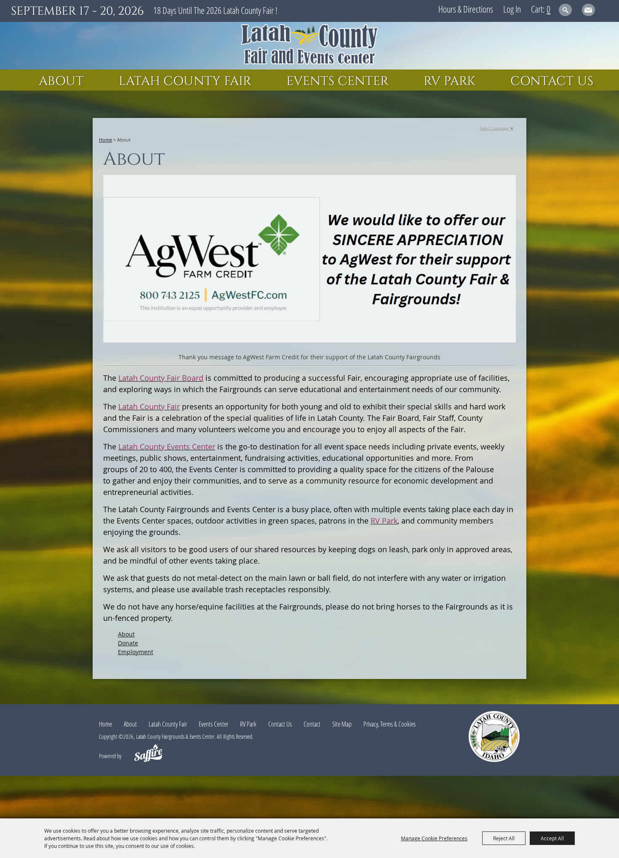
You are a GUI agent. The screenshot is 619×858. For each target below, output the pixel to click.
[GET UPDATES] (588, 11)
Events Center (337, 81)
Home (105, 139)
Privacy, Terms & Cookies (389, 724)
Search (565, 10)
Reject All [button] (504, 838)
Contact (312, 724)
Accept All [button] (552, 838)
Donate (128, 643)
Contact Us (551, 81)
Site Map (342, 724)
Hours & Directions (465, 9)
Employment (135, 652)
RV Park (449, 81)
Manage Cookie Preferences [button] (434, 838)
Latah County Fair (185, 81)
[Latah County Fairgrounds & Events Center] (309, 45)
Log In (512, 9)
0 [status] (548, 9)
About (61, 81)
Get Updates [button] (588, 10)
